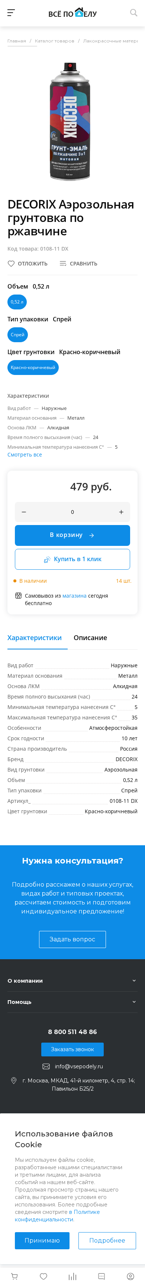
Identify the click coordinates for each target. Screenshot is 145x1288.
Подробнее (107, 1240)
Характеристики (34, 638)
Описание (90, 638)
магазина (74, 595)
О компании (25, 980)
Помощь (19, 1002)
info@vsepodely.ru (79, 1066)
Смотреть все (24, 454)
